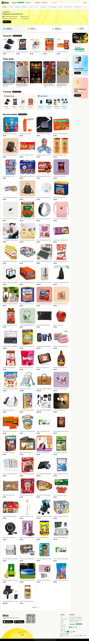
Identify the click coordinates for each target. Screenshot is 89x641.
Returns (61, 623)
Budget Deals (10, 96)
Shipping (62, 621)
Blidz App (44, 2)
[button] (9, 46)
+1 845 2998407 (78, 618)
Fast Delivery (43, 7)
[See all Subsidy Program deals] (67, 96)
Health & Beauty (68, 7)
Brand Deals (43, 96)
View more (34, 607)
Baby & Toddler (77, 7)
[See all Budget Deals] (33, 96)
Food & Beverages (52, 7)
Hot (36, 7)
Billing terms (62, 626)
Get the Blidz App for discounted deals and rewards (44, 639)
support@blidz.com (78, 617)
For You (4, 7)
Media (60, 7)
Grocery (11, 7)
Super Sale (17, 7)
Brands (31, 7)
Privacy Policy (63, 624)
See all (66, 59)
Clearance (25, 7)
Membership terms (64, 619)
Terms (61, 617)
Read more (6, 21)
